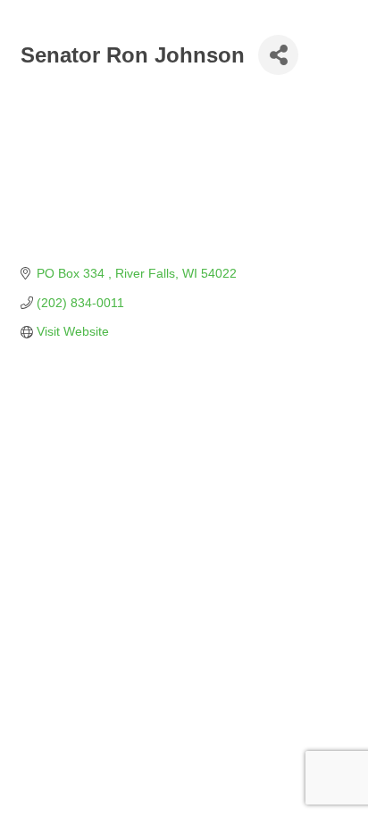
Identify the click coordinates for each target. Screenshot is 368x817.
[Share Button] (278, 55)
